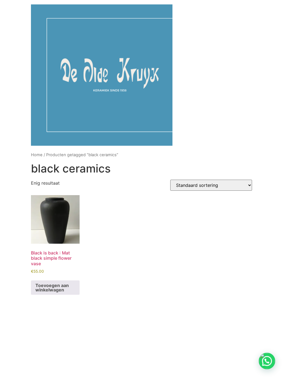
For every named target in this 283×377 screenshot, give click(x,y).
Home (37, 154)
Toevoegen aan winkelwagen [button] (52, 288)
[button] (267, 361)
